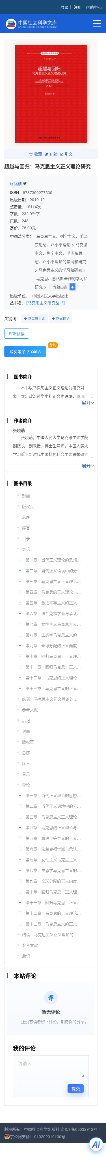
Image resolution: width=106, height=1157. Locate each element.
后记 (26, 720)
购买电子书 (25, 351)
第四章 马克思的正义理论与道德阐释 (54, 592)
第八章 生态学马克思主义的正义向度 (54, 635)
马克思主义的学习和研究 (60, 270)
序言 (26, 527)
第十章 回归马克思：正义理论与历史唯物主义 (54, 656)
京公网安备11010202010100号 (37, 1136)
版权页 (28, 506)
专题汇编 (60, 287)
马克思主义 (36, 318)
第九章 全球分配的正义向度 (51, 645)
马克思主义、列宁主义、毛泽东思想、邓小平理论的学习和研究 (61, 253)
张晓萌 (16, 184)
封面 (26, 495)
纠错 (54, 154)
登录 (65, 7)
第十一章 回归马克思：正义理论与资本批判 (54, 667)
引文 (69, 154)
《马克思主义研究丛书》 (46, 302)
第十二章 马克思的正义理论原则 (54, 677)
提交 (76, 1088)
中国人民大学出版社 (50, 295)
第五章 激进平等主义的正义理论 (54, 602)
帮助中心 (94, 7)
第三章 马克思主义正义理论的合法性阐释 (54, 581)
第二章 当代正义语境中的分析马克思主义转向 (54, 570)
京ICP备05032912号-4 (81, 1129)
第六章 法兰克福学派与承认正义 (54, 613)
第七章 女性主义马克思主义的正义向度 (54, 624)
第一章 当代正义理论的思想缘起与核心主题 (54, 560)
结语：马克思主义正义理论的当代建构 (51, 699)
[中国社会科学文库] (35, 23)
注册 (78, 7)
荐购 (52, 345)
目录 (26, 538)
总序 (26, 517)
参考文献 (30, 709)
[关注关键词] (25, 319)
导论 (26, 549)
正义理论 (63, 318)
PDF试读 (17, 333)
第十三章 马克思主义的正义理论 (54, 688)
